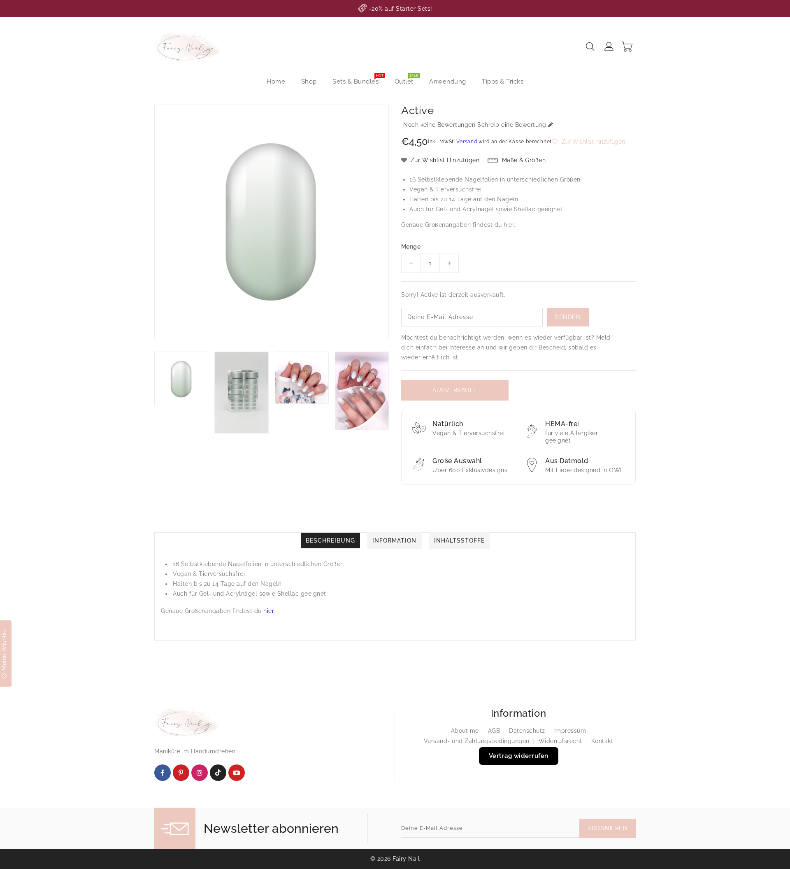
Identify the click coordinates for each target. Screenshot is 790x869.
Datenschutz (527, 730)
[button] (588, 141)
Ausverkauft (454, 390)
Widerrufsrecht (560, 741)
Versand (466, 141)
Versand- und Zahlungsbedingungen (477, 741)
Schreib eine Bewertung (511, 124)
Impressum (570, 730)
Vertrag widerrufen (518, 756)
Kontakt (602, 741)
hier (509, 224)
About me (465, 730)
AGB (494, 730)
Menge (411, 246)
